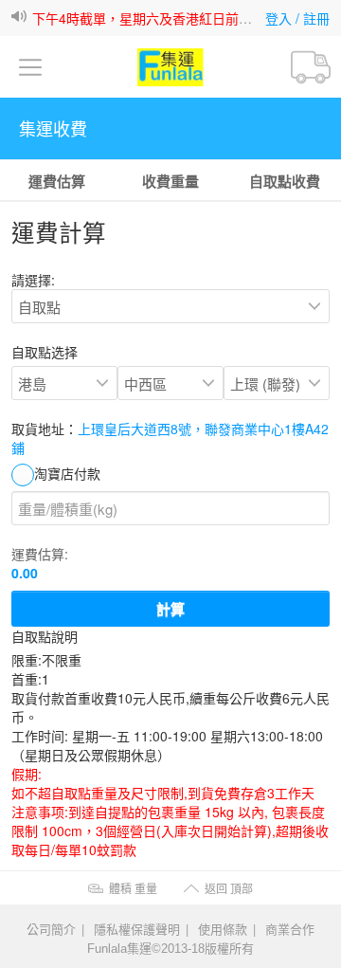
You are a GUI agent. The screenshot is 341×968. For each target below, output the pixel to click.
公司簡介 (51, 929)
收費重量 (170, 181)
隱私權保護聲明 (137, 929)
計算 (170, 608)
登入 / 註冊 (297, 18)
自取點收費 (284, 181)
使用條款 (222, 929)
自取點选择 (44, 351)
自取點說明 (44, 636)
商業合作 (289, 929)
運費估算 (56, 181)
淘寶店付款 (67, 473)
